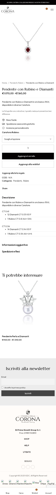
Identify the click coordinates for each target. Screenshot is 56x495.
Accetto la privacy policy (14, 387)
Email (3, 377)
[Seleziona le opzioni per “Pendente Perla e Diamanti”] (25, 329)
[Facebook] (23, 467)
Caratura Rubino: (10, 132)
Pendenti (14, 83)
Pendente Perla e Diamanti (15, 336)
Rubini (20, 83)
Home (4, 83)
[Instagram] (28, 467)
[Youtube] (33, 467)
